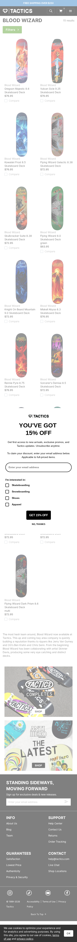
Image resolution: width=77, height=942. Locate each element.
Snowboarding (21, 491)
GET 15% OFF (38, 515)
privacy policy (25, 938)
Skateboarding (21, 485)
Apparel (16, 504)
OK (69, 933)
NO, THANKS (38, 524)
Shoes (16, 498)
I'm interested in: (15, 479)
